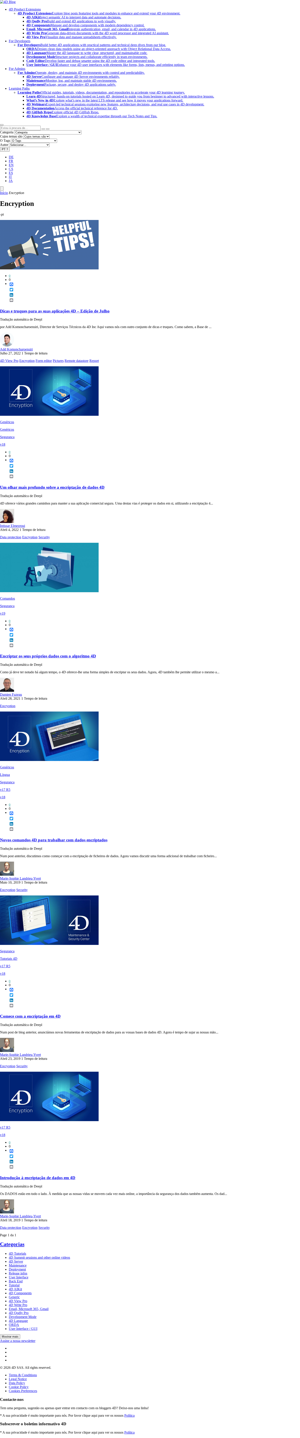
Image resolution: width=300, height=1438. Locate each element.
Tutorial (14, 1285)
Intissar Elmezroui (12, 526)
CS (11, 169)
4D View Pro (9, 361)
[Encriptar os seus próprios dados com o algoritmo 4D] (49, 591)
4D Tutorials (17, 1253)
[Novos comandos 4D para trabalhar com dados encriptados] (49, 760)
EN (11, 165)
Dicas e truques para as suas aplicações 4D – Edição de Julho (55, 311)
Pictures (58, 361)
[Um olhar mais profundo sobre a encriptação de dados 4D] (49, 414)
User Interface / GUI (23, 1329)
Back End (16, 1281)
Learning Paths (19, 88)
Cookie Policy (19, 1387)
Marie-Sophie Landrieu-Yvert (20, 878)
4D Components (20, 1293)
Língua (5, 775)
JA (11, 181)
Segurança (7, 437)
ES (11, 173)
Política (129, 1415)
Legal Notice (18, 1379)
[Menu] (2, 188)
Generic (14, 1297)
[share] (10, 304)
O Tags (5, 140)
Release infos (18, 1273)
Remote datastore (77, 361)
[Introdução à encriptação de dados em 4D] (49, 1120)
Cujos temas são (11, 136)
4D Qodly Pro (19, 1313)
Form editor (44, 361)
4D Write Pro (18, 1305)
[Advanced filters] (43, 129)
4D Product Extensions (25, 9)
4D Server (16, 1261)
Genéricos (7, 422)
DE (11, 157)
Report (94, 361)
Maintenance (18, 1265)
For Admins (17, 69)
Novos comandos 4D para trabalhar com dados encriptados (53, 840)
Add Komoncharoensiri (16, 349)
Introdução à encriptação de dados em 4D (37, 1177)
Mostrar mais (10, 1336)
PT (5, 149)
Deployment (17, 1269)
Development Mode (22, 1317)
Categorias (12, 1244)
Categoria (6, 132)
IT (10, 177)
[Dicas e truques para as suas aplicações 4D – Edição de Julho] (49, 268)
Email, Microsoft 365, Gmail (29, 1309)
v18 (2, 444)
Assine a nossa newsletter (17, 1341)
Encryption (27, 361)
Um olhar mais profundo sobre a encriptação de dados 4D (52, 487)
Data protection (10, 537)
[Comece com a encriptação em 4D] (49, 944)
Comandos (7, 598)
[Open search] (2, 124)
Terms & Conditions (23, 1375)
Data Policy (17, 1383)
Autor (4, 145)
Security (44, 537)
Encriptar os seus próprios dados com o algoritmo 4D (48, 656)
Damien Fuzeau (11, 694)
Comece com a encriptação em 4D (30, 1016)
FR (11, 161)
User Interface (18, 1277)
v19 (2, 613)
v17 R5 (5, 790)
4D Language (18, 1321)
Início (4, 193)
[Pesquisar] (47, 129)
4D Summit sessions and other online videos (39, 1257)
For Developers (19, 41)
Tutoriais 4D (8, 958)
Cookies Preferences (23, 1391)
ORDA (14, 1325)
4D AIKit (15, 1289)
